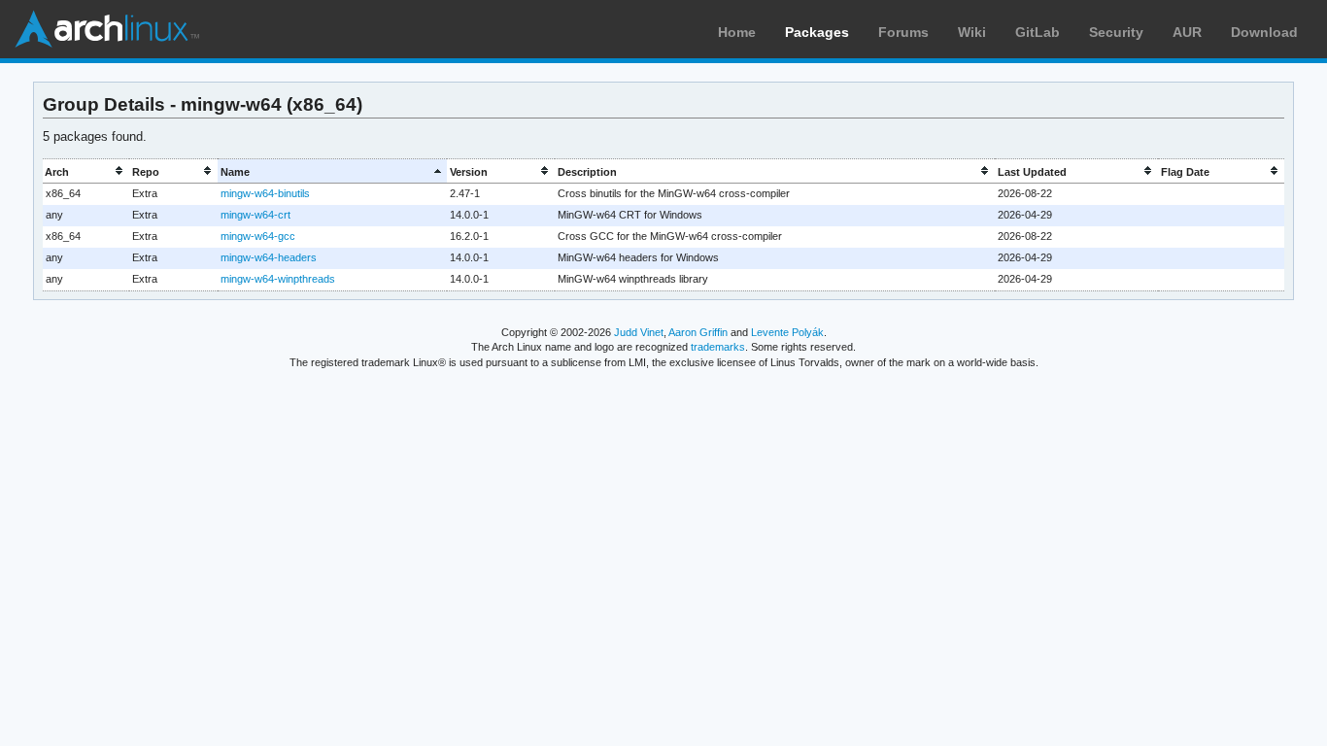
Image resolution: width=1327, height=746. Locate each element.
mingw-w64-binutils (265, 193)
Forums (903, 32)
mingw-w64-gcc (258, 236)
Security (1116, 32)
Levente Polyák (787, 332)
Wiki (972, 32)
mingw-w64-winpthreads (278, 279)
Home (737, 32)
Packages (817, 32)
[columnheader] (86, 171)
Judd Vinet (639, 332)
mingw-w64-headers (269, 257)
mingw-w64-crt (255, 214)
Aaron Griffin (698, 332)
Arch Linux (107, 29)
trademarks (718, 347)
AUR (1187, 32)
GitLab (1037, 32)
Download (1264, 32)
